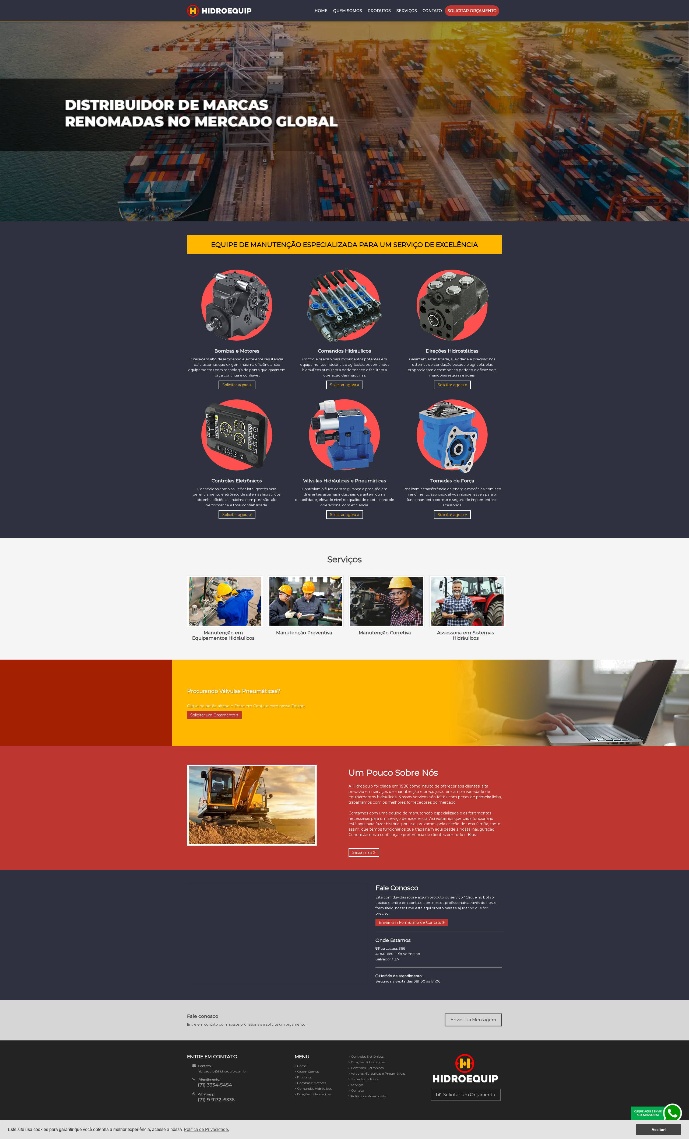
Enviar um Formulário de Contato (410, 922)
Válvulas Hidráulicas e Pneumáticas (378, 1073)
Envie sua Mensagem (473, 1019)
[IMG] (236, 304)
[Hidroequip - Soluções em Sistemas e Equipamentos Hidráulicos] (219, 11)
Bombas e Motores (311, 1083)
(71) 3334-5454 (215, 1085)
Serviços (406, 10)
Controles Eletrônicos (367, 1056)
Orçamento (472, 10)
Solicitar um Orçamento (213, 715)
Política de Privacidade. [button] (206, 1129)
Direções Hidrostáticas (314, 1094)
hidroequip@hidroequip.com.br (222, 1071)
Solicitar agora (235, 384)
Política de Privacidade (368, 1096)
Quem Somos (347, 10)
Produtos (379, 10)
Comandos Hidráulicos (314, 1088)
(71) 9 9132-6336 (216, 1099)
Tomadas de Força (365, 1079)
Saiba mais (362, 852)
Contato (432, 10)
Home (321, 10)
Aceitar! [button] (659, 1129)
